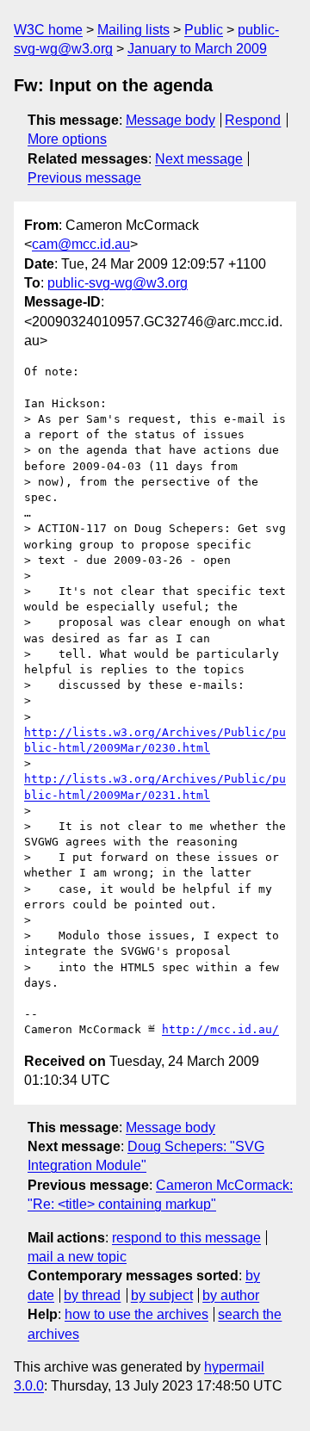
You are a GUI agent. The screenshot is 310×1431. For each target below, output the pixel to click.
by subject (162, 1295)
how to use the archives (136, 1314)
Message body (170, 120)
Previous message (84, 177)
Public (203, 29)
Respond (253, 120)
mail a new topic (77, 1256)
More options (67, 139)
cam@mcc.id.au (81, 244)
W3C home (48, 29)
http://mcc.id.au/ (220, 1029)
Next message (199, 159)
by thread (92, 1295)
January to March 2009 (197, 48)
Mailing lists (133, 29)
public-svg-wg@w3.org (117, 283)
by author (230, 1295)
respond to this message (186, 1237)
